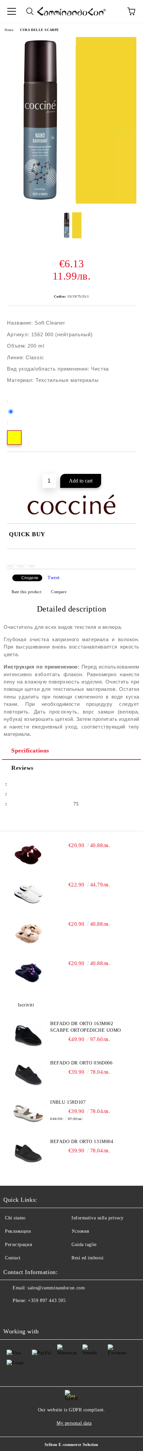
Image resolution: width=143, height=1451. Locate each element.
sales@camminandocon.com (56, 1287)
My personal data (74, 1423)
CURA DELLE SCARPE (39, 30)
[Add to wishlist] (131, 463)
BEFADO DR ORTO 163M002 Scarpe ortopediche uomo (85, 1027)
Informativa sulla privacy (98, 1217)
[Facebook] (12, 1314)
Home (9, 30)
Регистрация (18, 1244)
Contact (13, 1257)
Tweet (54, 577)
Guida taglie (84, 1244)
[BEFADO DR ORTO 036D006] (28, 1075)
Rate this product (26, 592)
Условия (80, 1231)
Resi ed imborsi (87, 1257)
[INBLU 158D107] (28, 1114)
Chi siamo (15, 1217)
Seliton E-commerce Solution (71, 1444)
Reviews (22, 767)
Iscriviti (26, 1004)
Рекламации (18, 1231)
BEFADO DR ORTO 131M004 (81, 1141)
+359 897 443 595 (47, 1300)
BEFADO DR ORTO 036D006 (81, 1062)
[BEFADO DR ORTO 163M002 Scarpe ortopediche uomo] (28, 1035)
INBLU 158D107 (67, 1102)
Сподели (29, 578)
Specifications (30, 750)
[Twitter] (26, 1314)
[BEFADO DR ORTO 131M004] (28, 1153)
